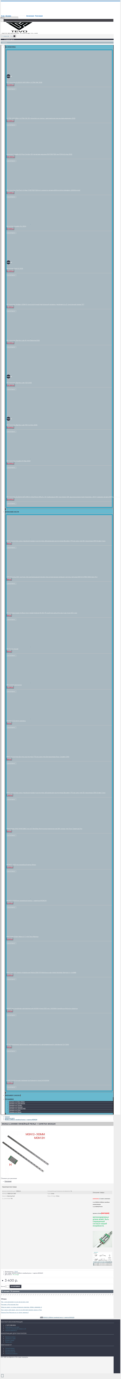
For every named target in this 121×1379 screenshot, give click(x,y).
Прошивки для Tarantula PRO (17, 1108)
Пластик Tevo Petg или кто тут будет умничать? (15, 1312)
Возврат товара (9, 1340)
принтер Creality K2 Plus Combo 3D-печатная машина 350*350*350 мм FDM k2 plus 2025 (39, 154)
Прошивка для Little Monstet (17, 1103)
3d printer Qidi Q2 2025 (15, 268)
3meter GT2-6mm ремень (16, 721)
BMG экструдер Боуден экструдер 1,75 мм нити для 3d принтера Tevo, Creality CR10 (38, 757)
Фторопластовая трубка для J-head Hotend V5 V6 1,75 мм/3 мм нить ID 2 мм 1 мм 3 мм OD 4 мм (42, 613)
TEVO (16, 1271)
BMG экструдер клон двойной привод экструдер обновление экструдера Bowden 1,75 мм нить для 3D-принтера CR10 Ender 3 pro (56, 541)
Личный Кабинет (10, 1348)
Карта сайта (8, 1342)
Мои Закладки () (10, 1351)
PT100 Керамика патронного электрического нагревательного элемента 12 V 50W (38, 1044)
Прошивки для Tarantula (15, 1107)
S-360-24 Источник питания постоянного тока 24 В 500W (28, 1080)
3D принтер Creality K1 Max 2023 (18, 461)
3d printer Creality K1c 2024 (16, 226)
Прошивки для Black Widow (17, 1101)
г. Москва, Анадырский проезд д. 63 (15, 1328)
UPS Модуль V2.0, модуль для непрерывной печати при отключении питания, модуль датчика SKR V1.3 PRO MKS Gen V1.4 (52, 577)
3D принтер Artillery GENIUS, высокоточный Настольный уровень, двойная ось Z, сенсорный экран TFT (45, 304)
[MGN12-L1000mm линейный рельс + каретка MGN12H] (25, 1176)
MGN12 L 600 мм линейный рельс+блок (21, 865)
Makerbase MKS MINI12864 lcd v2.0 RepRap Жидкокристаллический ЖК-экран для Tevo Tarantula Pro (44, 829)
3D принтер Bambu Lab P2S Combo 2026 (22, 425)
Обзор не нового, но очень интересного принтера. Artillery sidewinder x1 (21, 1307)
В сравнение (15, 1291)
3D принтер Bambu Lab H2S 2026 (19, 383)
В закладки (6, 1291)
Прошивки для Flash (15, 1110)
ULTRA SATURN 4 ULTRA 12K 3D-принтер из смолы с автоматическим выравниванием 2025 (41, 118)
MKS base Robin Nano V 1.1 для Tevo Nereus (22, 936)
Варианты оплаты (10, 1337)
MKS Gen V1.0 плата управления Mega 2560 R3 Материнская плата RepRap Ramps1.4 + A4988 (41, 972)
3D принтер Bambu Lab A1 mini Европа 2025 (23, 340)
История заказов (10, 1350)
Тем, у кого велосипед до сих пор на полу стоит (15, 1302)
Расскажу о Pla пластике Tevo (9, 1304)
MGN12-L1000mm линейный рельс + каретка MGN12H (27, 901)
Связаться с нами (10, 1338)
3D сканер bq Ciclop (14, 685)
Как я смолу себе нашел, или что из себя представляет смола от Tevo (21, 1310)
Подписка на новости (11, 1353)
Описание (8, 1181)
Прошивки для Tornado (15, 1105)
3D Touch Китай (12, 649)
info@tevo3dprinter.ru (11, 1330)
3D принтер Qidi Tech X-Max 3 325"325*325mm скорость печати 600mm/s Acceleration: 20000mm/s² (43, 190)
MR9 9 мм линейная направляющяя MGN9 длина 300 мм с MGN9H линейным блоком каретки (42, 1008)
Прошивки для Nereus (15, 1112)
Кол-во (3, 1286)
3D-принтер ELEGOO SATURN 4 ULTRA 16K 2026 (24, 82)
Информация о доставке (12, 1327)
